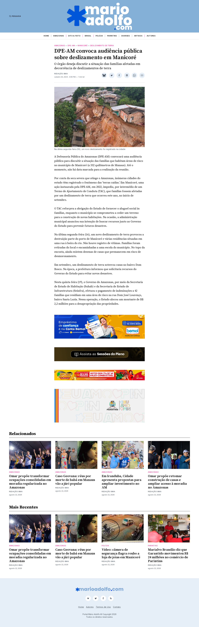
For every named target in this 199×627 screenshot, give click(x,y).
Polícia (99, 36)
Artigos (138, 36)
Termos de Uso (103, 607)
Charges (125, 36)
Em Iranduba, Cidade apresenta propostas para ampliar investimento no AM (121, 482)
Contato (117, 607)
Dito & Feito (74, 36)
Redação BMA (61, 74)
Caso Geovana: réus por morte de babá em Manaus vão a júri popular (75, 480)
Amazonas (58, 36)
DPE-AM (71, 46)
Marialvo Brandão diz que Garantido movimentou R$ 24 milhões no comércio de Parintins (168, 555)
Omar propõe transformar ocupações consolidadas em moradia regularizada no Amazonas (30, 482)
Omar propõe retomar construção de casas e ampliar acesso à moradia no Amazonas (167, 482)
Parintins (112, 36)
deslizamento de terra (102, 46)
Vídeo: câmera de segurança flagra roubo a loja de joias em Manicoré (121, 553)
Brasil (88, 36)
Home (46, 36)
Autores (151, 36)
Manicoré (82, 46)
